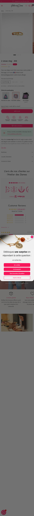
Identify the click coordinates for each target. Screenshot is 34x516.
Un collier (17, 265)
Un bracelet (17, 269)
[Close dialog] (32, 237)
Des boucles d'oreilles (17, 273)
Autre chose (17, 278)
